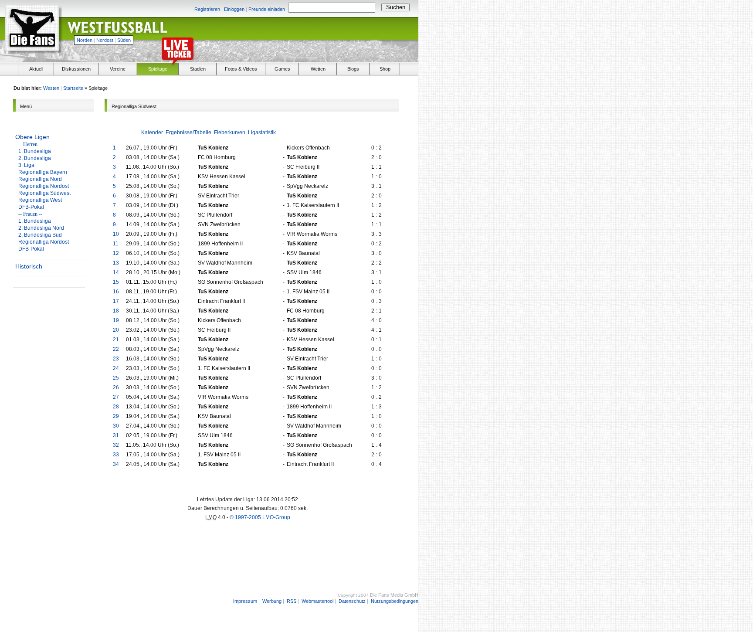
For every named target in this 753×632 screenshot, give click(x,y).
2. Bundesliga (34, 158)
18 (116, 311)
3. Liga (26, 165)
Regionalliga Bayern (42, 172)
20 (116, 330)
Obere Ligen (32, 136)
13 (116, 263)
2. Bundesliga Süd (40, 235)
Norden (84, 40)
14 (116, 272)
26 (116, 387)
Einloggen (234, 9)
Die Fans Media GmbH (394, 595)
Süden (124, 40)
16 (116, 292)
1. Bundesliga (34, 151)
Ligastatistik (262, 132)
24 (116, 368)
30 (116, 426)
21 (116, 339)
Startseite (73, 88)
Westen (51, 88)
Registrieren (207, 9)
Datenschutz (352, 601)
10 (116, 234)
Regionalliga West (40, 200)
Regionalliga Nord (40, 179)
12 (116, 253)
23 (116, 359)
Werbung (272, 601)
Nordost (104, 40)
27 (116, 397)
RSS (291, 601)
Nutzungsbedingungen (394, 601)
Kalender (152, 132)
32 (116, 445)
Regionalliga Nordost (43, 186)
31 (116, 435)
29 (116, 416)
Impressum (245, 601)
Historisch (28, 266)
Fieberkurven (229, 132)
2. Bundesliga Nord (41, 228)
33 (116, 455)
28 (116, 407)
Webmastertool (317, 601)
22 (116, 349)
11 (116, 244)
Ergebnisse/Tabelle (188, 132)
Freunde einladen (266, 9)
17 (116, 301)
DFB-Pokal (31, 207)
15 (116, 282)
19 (116, 320)
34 (116, 464)
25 (116, 378)
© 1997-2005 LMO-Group (260, 517)
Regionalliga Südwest (44, 193)
